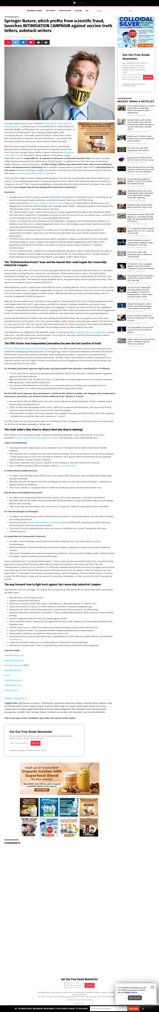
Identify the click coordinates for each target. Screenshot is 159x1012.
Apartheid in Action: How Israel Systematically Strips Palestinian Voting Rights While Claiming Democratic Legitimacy (140, 194)
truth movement (75, 712)
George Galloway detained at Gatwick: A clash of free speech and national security (139, 181)
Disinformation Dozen (18, 706)
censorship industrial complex (88, 332)
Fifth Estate (59, 706)
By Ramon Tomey (141, 143)
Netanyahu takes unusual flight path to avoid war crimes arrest (139, 206)
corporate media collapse (94, 703)
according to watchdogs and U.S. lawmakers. (36, 173)
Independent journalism (15, 709)
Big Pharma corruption (29, 703)
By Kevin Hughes (141, 115)
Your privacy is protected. (17, 750)
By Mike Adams (141, 200)
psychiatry (51, 11)
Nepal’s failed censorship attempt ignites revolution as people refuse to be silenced (141, 341)
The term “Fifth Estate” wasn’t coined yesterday (26, 348)
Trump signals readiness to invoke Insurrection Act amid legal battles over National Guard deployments (141, 109)
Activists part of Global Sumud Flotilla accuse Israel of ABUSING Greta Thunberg (140, 138)
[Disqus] (59, 877)
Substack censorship (57, 712)
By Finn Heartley (141, 283)
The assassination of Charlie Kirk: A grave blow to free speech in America (140, 330)
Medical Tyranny (46, 709)
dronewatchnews (34, 11)
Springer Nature (38, 712)
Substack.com (10, 690)
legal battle (33, 709)
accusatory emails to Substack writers (46, 203)
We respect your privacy (66, 996)
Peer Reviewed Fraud (81, 709)
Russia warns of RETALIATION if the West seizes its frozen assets (140, 159)
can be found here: (67, 466)
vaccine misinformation (94, 712)
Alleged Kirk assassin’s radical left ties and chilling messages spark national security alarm (139, 306)
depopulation (65, 11)
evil (87, 11)
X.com (7, 675)
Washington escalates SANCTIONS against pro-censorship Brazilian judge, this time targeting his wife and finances (140, 217)
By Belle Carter (141, 210)
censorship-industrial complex (68, 703)
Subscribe (133, 1009)
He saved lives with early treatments (44, 522)
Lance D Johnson (26, 37)
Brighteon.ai (15, 639)
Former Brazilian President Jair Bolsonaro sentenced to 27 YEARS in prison (140, 318)
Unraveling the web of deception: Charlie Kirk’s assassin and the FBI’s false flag (140, 278)
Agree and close (134, 998)
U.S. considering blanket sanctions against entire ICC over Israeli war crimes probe (141, 230)
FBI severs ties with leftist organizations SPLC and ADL (138, 149)
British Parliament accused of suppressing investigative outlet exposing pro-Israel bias (140, 242)
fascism (78, 11)
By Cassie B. (140, 346)
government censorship (94, 706)
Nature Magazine (63, 709)
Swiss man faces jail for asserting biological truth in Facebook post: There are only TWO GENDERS (140, 169)
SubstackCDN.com (12, 670)
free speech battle (73, 706)
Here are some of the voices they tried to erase (36, 438)
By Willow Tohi (141, 186)
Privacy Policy (79, 1003)
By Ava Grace (140, 311)
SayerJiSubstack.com (13, 655)
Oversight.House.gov (13, 665)
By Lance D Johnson (142, 132)
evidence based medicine (41, 706)
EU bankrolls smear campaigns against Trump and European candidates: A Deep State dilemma (140, 266)
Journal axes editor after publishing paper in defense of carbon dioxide (139, 254)
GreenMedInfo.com (13, 680)
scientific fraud (23, 712)
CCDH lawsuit (47, 703)
